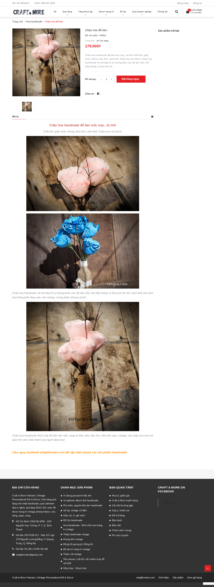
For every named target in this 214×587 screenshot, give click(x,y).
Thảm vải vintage (72, 554)
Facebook (168, 502)
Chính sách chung (121, 530)
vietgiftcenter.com (145, 577)
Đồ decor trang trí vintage (76, 549)
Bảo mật (116, 525)
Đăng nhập (183, 3)
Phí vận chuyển (120, 535)
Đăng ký (197, 3)
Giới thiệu (164, 577)
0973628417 (23, 3)
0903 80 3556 (48, 3)
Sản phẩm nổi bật (168, 30)
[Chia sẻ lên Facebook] (98, 93)
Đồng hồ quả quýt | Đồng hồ (78, 544)
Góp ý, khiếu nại (120, 510)
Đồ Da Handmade (72, 520)
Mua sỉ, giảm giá (120, 495)
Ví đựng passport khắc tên (77, 495)
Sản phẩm (178, 577)
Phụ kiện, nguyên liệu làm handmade (82, 505)
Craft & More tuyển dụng (125, 500)
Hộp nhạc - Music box (75, 568)
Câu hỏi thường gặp (122, 505)
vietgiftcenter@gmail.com (29, 554)
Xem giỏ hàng (194, 577)
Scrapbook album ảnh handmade (80, 500)
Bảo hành (117, 520)
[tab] (82, 116)
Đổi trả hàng (118, 515)
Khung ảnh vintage (73, 539)
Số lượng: (90, 79)
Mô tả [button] (15, 116)
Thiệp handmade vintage (76, 534)
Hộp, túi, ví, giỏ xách (74, 515)
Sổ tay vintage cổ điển (75, 510)
